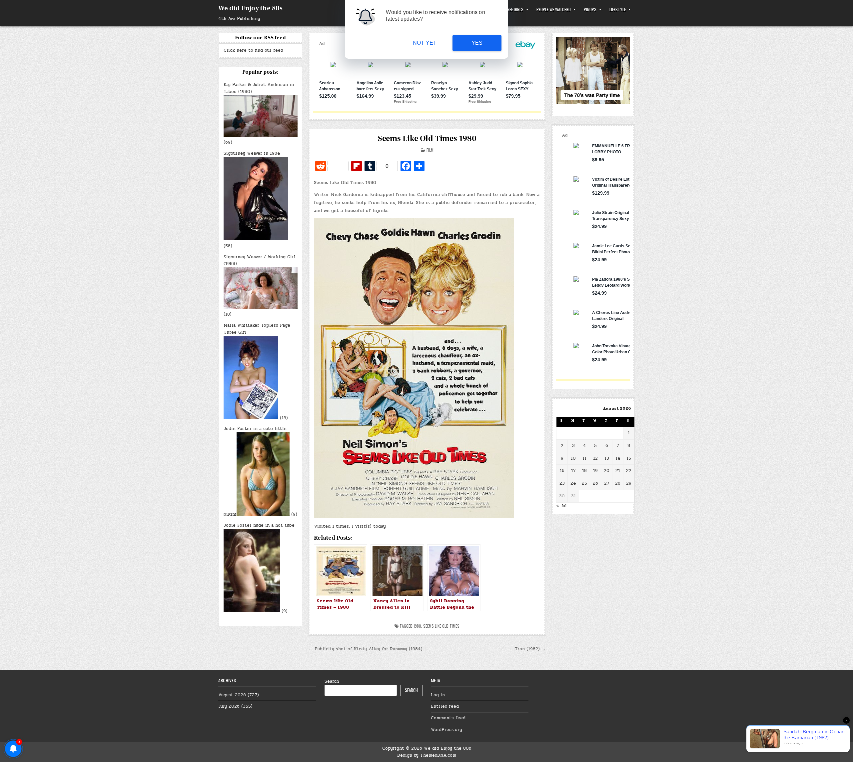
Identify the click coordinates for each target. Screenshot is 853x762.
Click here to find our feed (253, 50)
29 (628, 483)
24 (573, 483)
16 (562, 470)
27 (606, 483)
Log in (438, 695)
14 (617, 458)
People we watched (553, 9)
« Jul (561, 506)
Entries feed (445, 706)
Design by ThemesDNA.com (426, 755)
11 (584, 458)
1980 (417, 626)
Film (429, 150)
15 (628, 458)
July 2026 (229, 706)
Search (332, 681)
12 (595, 458)
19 (595, 470)
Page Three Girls (508, 9)
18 (584, 470)
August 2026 (232, 695)
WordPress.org (446, 729)
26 (595, 483)
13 (606, 458)
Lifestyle (617, 9)
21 (617, 470)
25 (584, 483)
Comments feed (448, 718)
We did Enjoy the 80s (250, 8)
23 (562, 483)
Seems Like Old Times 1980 (427, 138)
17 (573, 470)
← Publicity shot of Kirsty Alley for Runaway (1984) (366, 649)
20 (606, 470)
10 (573, 458)
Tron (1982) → (530, 649)
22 (628, 470)
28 (617, 483)
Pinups (590, 9)
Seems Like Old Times (441, 626)
